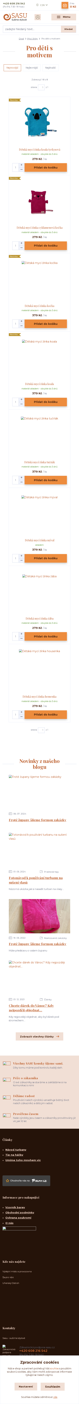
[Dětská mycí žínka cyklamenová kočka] (39, 200)
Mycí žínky (32, 39)
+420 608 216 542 (14, 3)
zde (55, 1397)
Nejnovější (12, 67)
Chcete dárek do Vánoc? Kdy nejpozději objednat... (31, 1007)
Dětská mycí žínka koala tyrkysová (39, 149)
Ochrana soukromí (18, 1217)
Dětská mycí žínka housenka (39, 696)
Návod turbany (15, 1149)
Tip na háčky (14, 1154)
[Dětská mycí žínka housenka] (39, 669)
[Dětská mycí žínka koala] (39, 357)
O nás (9, 1222)
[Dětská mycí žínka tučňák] (39, 435)
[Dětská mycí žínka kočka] (39, 279)
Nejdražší (50, 67)
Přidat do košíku (46, 167)
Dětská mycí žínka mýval (39, 540)
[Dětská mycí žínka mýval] (39, 513)
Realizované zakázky (55, 938)
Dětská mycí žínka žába (39, 618)
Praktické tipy (51, 872)
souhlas (54, 1368)
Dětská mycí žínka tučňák (39, 462)
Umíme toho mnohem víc (23, 1160)
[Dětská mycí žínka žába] (39, 591)
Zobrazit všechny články (37, 1036)
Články (48, 999)
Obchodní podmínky (19, 1212)
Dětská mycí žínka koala (39, 384)
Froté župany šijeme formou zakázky (37, 820)
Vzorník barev (15, 1207)
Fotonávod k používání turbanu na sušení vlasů (36, 880)
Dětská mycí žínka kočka (39, 306)
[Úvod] (15, 17)
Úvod (21, 39)
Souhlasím (52, 1386)
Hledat (68, 29)
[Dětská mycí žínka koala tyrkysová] (39, 122)
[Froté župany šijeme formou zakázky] (39, 792)
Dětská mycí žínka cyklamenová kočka (40, 227)
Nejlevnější (32, 67)
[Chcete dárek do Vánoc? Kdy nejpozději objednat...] (39, 978)
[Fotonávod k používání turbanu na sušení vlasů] (39, 850)
